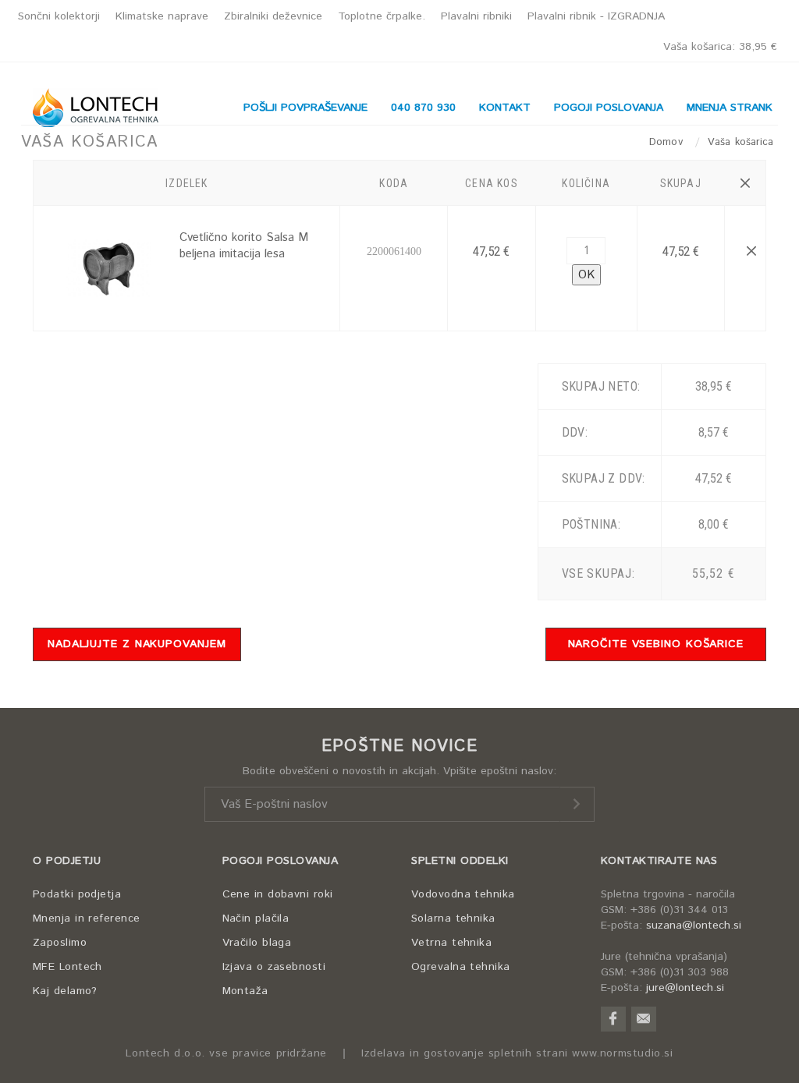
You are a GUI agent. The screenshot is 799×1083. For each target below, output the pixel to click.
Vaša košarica (720, 47)
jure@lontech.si (685, 988)
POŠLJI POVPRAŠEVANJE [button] (305, 107)
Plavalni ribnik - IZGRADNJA (596, 16)
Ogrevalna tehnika (460, 967)
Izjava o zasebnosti (274, 967)
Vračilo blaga (257, 942)
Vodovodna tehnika (463, 894)
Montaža (245, 991)
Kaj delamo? (65, 991)
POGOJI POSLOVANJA (280, 861)
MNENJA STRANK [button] (729, 107)
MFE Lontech (67, 967)
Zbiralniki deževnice (273, 16)
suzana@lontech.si (693, 925)
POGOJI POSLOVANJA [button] (608, 107)
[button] (744, 183)
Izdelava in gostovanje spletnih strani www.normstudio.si (517, 1054)
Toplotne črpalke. (381, 16)
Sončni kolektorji (59, 16)
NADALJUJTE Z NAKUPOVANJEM (137, 644)
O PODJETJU (67, 861)
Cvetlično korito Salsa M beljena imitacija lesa (243, 245)
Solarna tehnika (453, 918)
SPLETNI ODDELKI (460, 861)
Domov (668, 142)
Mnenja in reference (86, 918)
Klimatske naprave (161, 16)
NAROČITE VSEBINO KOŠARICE (656, 644)
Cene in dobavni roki (277, 894)
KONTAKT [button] (505, 107)
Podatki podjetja (77, 894)
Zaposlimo (60, 942)
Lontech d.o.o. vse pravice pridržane (226, 1054)
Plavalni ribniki (476, 16)
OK (586, 275)
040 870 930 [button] (423, 107)
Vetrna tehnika (451, 942)
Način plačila (255, 918)
